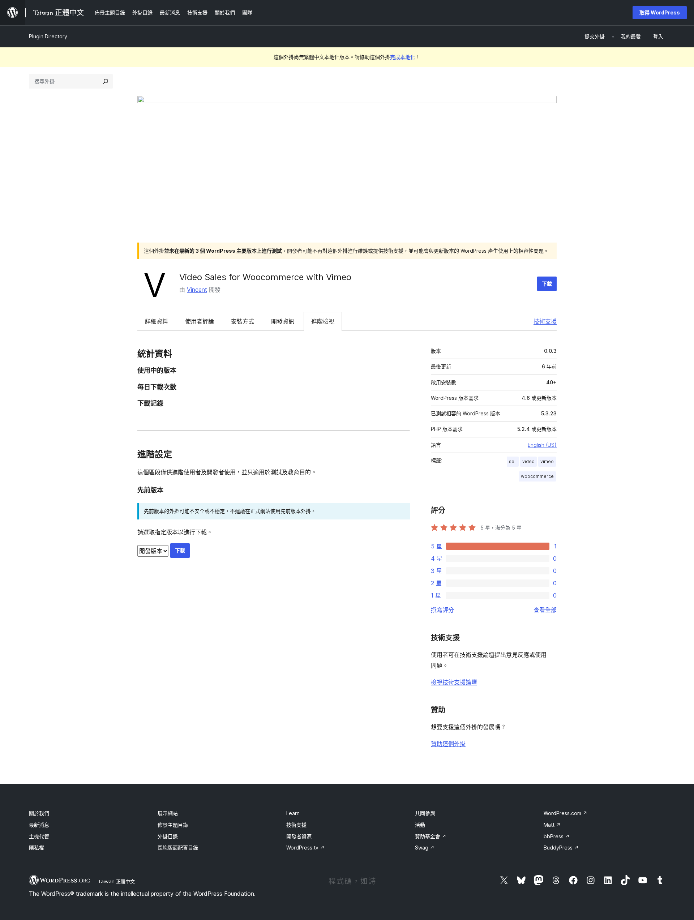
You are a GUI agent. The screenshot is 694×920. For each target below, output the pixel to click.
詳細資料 (156, 321)
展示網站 (168, 813)
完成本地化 (402, 57)
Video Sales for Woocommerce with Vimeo (265, 277)
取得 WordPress (659, 12)
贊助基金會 (430, 836)
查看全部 (545, 609)
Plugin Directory (48, 36)
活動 (420, 825)
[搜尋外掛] (105, 81)
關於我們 (39, 813)
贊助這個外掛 (448, 743)
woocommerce (537, 476)
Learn (293, 813)
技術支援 (545, 321)
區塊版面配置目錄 (178, 847)
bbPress (557, 836)
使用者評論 (199, 321)
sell (513, 461)
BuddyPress (561, 847)
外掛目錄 (168, 836)
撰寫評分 (442, 609)
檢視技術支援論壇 (454, 682)
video (528, 461)
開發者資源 (299, 836)
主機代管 (39, 836)
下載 (547, 284)
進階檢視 (322, 321)
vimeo (547, 461)
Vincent (197, 289)
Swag (424, 847)
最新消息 (39, 825)
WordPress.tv (305, 847)
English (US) (542, 445)
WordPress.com (565, 813)
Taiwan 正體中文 (116, 881)
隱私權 (36, 847)
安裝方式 (242, 321)
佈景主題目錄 (173, 825)
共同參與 (425, 813)
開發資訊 (282, 321)
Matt (552, 825)
